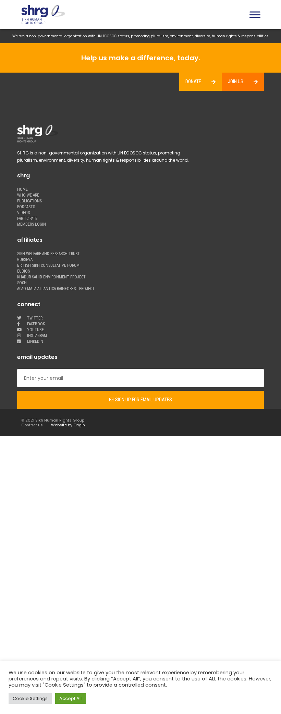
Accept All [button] (70, 698)
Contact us (32, 425)
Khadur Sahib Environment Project (51, 277)
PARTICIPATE (27, 218)
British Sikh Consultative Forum (48, 265)
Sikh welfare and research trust (48, 254)
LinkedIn (34, 341)
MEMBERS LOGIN (31, 224)
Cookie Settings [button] (30, 698)
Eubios (23, 271)
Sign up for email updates (143, 399)
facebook (35, 324)
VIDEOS (23, 213)
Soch (22, 283)
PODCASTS (26, 207)
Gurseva (25, 260)
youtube (35, 330)
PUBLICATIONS (29, 201)
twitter (34, 318)
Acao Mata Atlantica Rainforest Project (56, 289)
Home (22, 189)
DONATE (193, 81)
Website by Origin (68, 425)
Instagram (36, 336)
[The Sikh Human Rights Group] (87, 14)
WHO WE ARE (28, 195)
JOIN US (235, 81)
